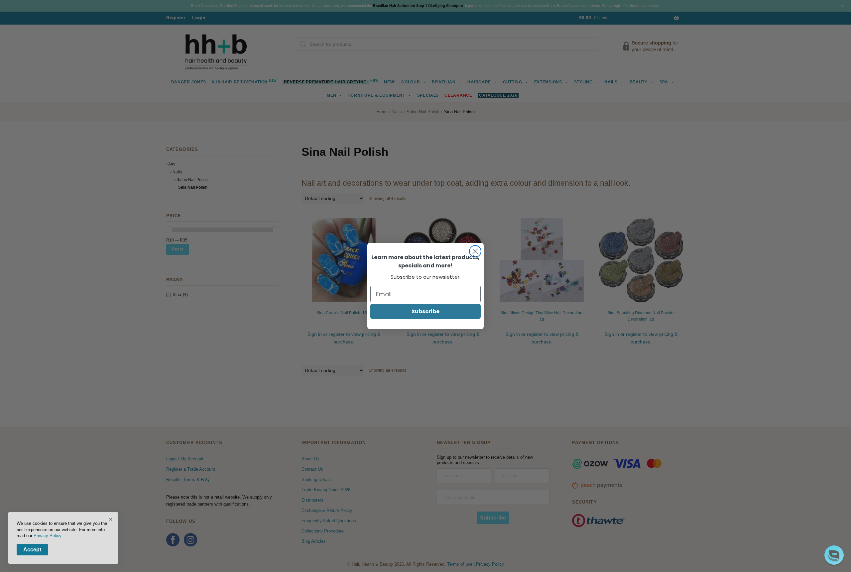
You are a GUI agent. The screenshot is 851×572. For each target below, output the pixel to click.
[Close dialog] (475, 251)
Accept (32, 549)
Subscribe (425, 311)
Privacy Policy (47, 535)
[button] (834, 555)
